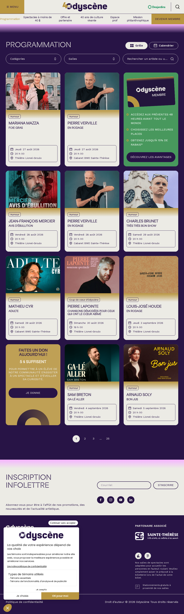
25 (107, 438)
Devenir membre (167, 19)
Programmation (10, 19)
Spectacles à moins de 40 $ (37, 19)
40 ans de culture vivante (91, 19)
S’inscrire (166, 485)
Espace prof (114, 19)
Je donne (33, 392)
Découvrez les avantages (150, 157)
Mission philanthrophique (138, 19)
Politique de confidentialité (24, 602)
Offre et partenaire (65, 19)
